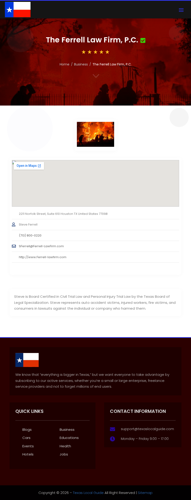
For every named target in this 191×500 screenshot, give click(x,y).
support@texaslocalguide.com (147, 428)
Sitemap (145, 492)
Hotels (28, 454)
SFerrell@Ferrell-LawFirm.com (41, 246)
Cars (26, 437)
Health (65, 446)
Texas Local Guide (88, 492)
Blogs (27, 429)
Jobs (64, 454)
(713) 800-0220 (30, 235)
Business (81, 64)
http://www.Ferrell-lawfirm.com (42, 257)
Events (28, 446)
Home (64, 64)
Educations (69, 437)
